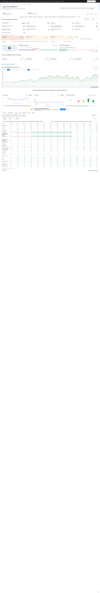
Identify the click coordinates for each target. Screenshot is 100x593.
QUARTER (26, 95)
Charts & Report (40, 16)
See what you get (37, 110)
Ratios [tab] (29, 112)
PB (14, 69)
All (32, 69)
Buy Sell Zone (30, 16)
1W (22, 69)
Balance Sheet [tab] (25, 112)
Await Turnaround (8, 9)
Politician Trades (62, 16)
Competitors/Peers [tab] (10, 112)
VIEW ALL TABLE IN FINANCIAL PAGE (93, 170)
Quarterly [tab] (16, 112)
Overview (22, 16)
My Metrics (93, 18)
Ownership (58, 16)
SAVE (95, 69)
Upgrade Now (63, 109)
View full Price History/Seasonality (8, 64)
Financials (34, 16)
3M (26, 69)
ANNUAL (30, 95)
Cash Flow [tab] (33, 112)
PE (10, 69)
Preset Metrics (86, 18)
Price (8, 69)
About (78, 16)
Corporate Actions (73, 16)
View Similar (53, 41)
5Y (30, 69)
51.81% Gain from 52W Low (7, 14)
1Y (28, 69)
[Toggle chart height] (92, 67)
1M (24, 69)
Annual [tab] (20, 112)
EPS (12, 69)
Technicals (45, 16)
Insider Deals (67, 16)
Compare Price (4, 69)
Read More (92, 8)
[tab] (4, 112)
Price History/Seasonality (52, 16)
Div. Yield (17, 69)
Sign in (68, 109)
